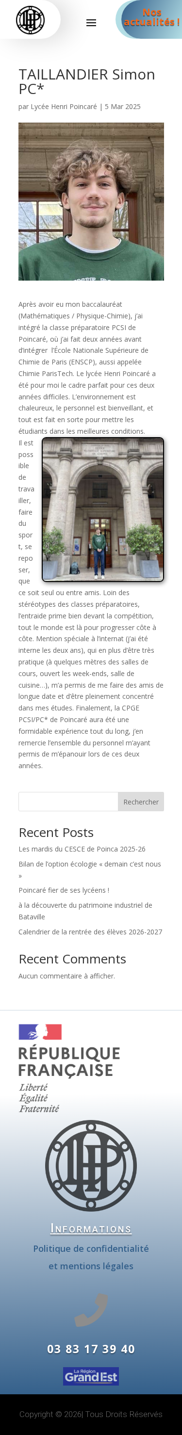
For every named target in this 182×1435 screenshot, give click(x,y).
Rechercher (141, 801)
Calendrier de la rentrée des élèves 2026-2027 (90, 931)
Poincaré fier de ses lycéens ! (63, 890)
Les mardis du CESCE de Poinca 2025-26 (82, 848)
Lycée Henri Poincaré (64, 106)
